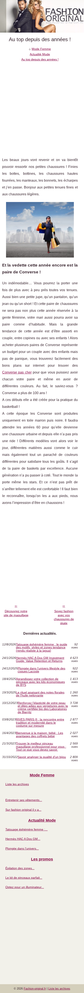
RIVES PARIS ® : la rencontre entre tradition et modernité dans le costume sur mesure (40, 722)
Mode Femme (41, 49)
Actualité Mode (40, 54)
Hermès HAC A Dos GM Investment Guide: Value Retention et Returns (40, 659)
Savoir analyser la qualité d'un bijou (42, 757)
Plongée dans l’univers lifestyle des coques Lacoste (41, 670)
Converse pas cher (17, 372)
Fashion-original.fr (35, 988)
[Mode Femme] (42, 16)
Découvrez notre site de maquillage (16, 613)
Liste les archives (17, 784)
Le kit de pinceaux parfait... (23, 877)
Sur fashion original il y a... (23, 809)
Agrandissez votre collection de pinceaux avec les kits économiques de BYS (40, 682)
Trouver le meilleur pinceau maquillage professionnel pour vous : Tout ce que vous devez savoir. (41, 746)
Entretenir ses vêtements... (23, 800)
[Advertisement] (42, 106)
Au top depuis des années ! (40, 59)
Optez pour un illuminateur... (24, 887)
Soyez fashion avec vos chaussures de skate (64, 617)
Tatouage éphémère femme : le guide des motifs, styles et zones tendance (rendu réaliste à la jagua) (41, 647)
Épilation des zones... (19, 868)
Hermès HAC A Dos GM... (22, 839)
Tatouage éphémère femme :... (26, 829)
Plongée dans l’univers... (22, 848)
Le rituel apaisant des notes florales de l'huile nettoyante (40, 694)
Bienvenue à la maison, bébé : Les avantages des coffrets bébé (39, 734)
